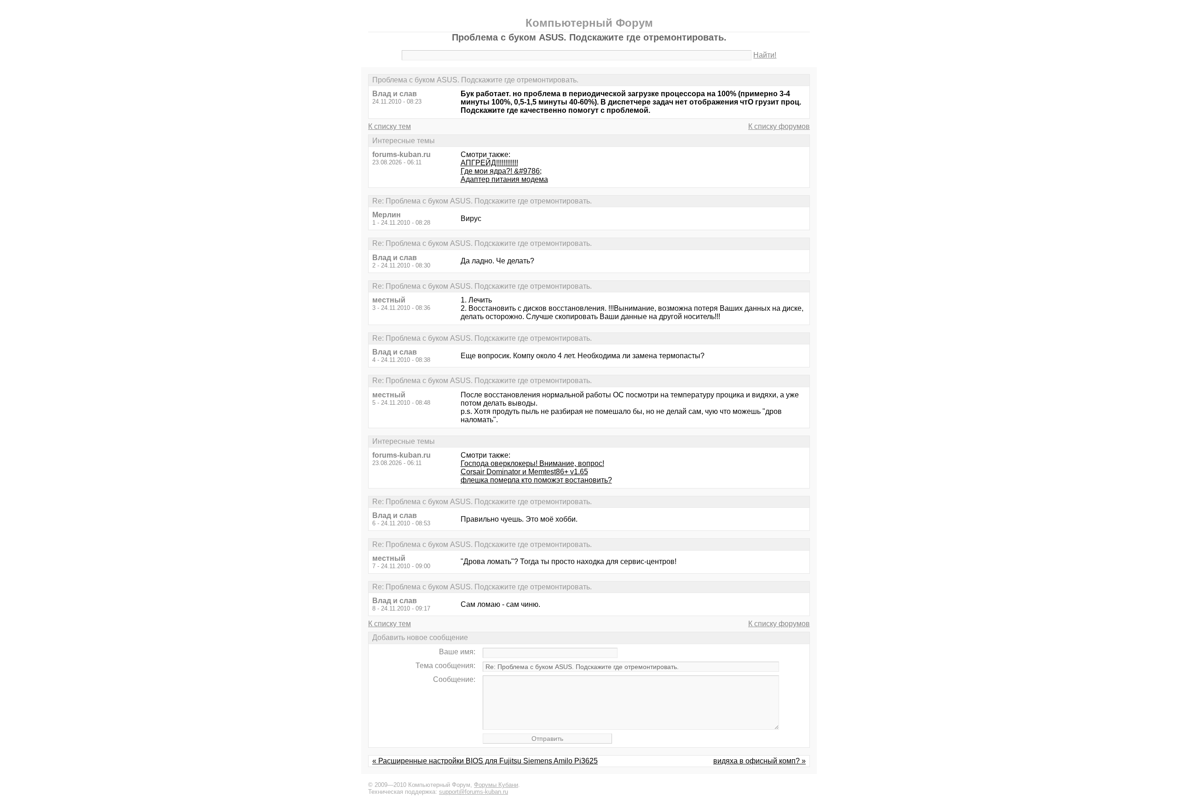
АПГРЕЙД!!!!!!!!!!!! (489, 163)
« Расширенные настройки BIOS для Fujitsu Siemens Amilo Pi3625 (485, 761)
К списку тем (389, 126)
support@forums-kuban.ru (473, 791)
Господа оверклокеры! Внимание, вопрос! (532, 463)
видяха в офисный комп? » (759, 761)
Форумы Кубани (496, 784)
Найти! (764, 55)
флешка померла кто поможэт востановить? (536, 480)
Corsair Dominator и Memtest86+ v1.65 (524, 472)
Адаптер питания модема (504, 179)
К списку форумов (779, 126)
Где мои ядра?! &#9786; (501, 171)
